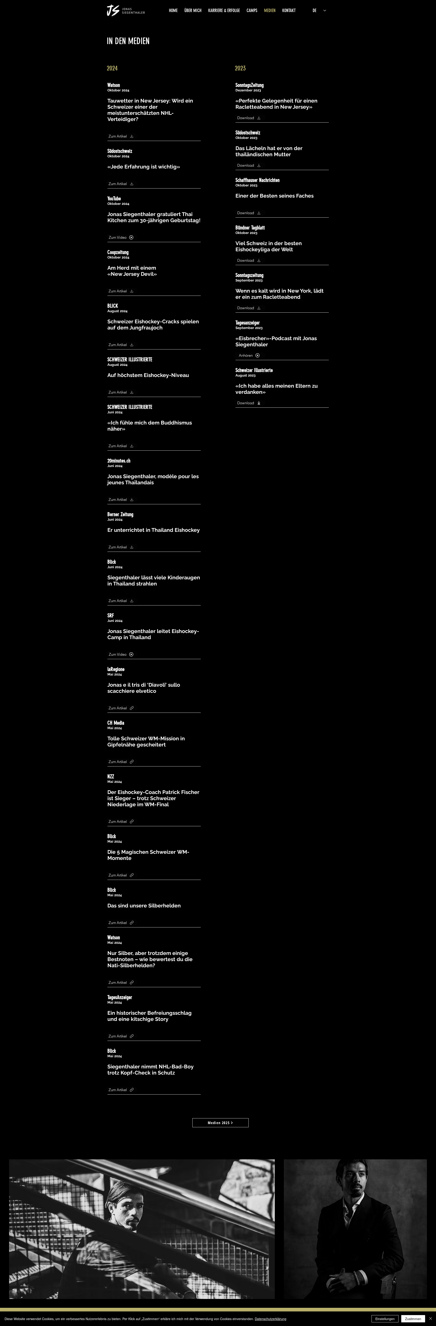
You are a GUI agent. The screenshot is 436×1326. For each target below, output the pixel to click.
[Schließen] (430, 1318)
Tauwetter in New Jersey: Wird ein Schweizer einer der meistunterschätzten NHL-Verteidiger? (150, 110)
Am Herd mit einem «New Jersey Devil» (132, 271)
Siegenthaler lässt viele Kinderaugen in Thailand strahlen (153, 580)
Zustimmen (413, 1318)
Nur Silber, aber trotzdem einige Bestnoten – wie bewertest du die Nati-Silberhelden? (150, 959)
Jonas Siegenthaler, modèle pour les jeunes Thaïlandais (153, 479)
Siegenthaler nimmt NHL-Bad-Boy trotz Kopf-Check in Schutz (150, 1069)
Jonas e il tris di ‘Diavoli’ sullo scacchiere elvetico (143, 688)
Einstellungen (385, 1318)
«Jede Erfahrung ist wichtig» (143, 166)
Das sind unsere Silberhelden (144, 905)
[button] (193, 10)
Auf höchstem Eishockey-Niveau (148, 375)
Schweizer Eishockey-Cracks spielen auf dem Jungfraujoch (153, 324)
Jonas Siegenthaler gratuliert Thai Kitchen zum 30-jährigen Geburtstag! (154, 217)
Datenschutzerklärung (270, 1318)
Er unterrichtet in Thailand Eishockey (153, 530)
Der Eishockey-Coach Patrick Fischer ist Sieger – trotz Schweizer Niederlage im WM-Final (153, 798)
